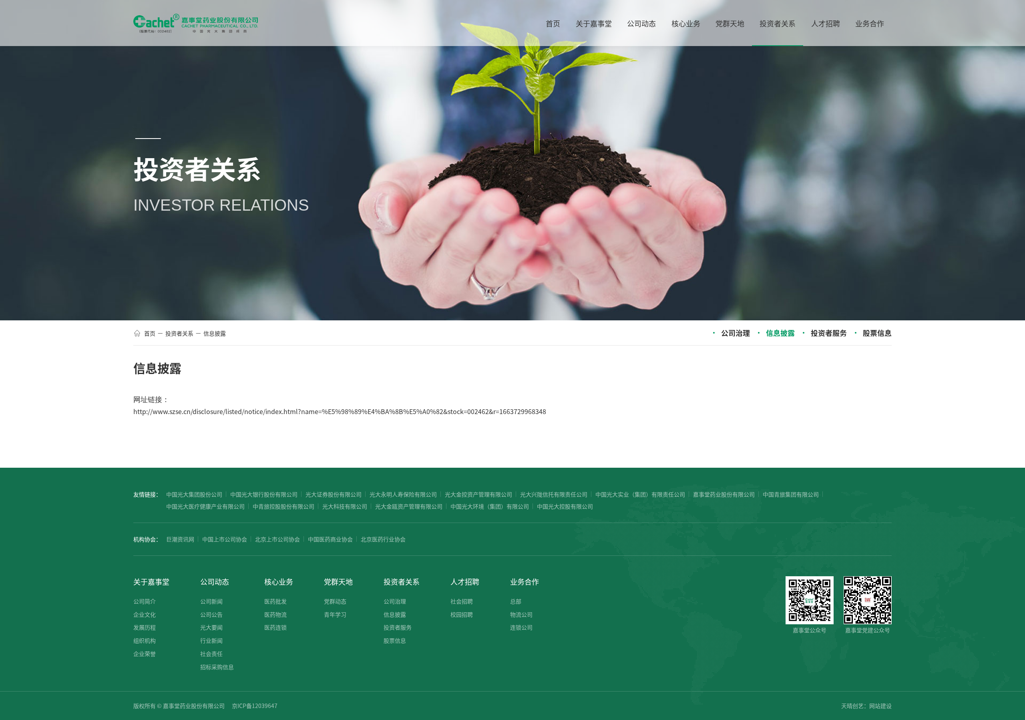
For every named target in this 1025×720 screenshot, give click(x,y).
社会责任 (211, 654)
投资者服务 (829, 332)
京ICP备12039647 (254, 706)
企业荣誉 (144, 654)
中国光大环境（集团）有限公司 (489, 506)
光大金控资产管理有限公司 (478, 494)
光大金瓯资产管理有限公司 (408, 506)
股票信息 (877, 332)
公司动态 (214, 581)
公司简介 (144, 601)
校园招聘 (461, 614)
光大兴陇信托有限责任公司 (553, 494)
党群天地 (338, 581)
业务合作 (524, 581)
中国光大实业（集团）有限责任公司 (640, 494)
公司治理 (735, 332)
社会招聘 (461, 601)
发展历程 (144, 627)
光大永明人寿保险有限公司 (403, 494)
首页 (149, 333)
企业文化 (144, 614)
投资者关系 (179, 333)
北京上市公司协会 (277, 539)
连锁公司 (521, 627)
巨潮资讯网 (180, 539)
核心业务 (278, 581)
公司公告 (211, 614)
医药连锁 (275, 627)
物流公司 (521, 614)
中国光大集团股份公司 (194, 494)
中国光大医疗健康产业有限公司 (205, 506)
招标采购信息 (217, 667)
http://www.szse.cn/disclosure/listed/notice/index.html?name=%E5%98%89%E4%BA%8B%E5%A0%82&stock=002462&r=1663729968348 (339, 411)
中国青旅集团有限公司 (791, 494)
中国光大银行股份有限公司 (263, 494)
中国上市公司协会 (224, 539)
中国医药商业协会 (330, 539)
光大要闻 (211, 627)
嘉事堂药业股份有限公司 (724, 494)
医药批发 (275, 601)
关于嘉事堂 (151, 581)
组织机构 (144, 640)
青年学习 (335, 614)
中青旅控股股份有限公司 (283, 506)
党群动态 (335, 601)
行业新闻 (211, 640)
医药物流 (275, 614)
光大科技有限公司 (344, 506)
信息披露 (214, 333)
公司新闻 (211, 601)
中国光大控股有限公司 (565, 506)
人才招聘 (464, 581)
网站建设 (880, 706)
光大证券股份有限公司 (333, 494)
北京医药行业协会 (383, 539)
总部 (515, 601)
